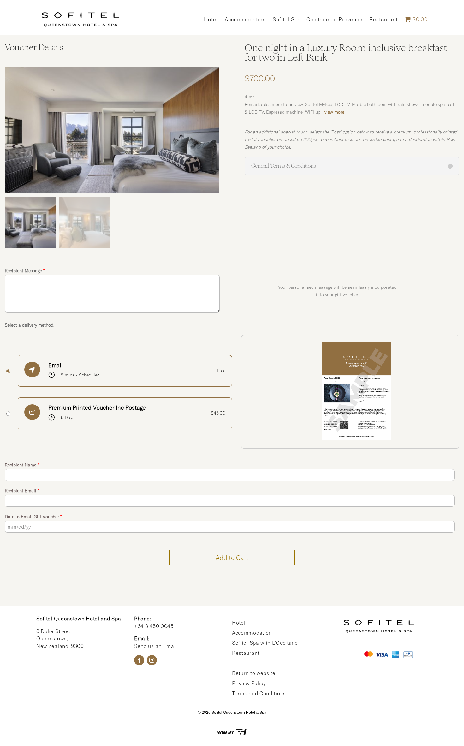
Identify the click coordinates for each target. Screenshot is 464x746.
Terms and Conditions (259, 693)
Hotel (211, 19)
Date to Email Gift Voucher (33, 516)
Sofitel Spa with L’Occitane (265, 643)
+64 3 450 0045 (154, 626)
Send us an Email (155, 646)
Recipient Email (22, 491)
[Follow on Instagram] (152, 660)
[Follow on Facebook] (139, 660)
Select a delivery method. (29, 325)
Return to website (254, 673)
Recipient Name (22, 465)
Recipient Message (25, 271)
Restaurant (383, 19)
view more (334, 112)
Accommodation (245, 19)
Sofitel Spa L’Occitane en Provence (317, 19)
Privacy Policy (249, 683)
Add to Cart (232, 557)
